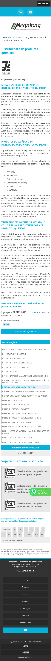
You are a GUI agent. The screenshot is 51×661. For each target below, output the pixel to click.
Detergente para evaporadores (16, 367)
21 (26, 453)
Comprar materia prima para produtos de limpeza (24, 349)
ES (26, 529)
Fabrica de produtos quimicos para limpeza (21, 413)
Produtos (25, 601)
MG (20, 529)
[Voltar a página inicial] (26, 24)
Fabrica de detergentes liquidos (16, 405)
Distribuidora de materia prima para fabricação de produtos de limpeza (25, 381)
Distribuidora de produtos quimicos (19, 387)
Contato (25, 615)
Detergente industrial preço (15, 358)
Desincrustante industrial (14, 354)
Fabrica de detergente (12, 400)
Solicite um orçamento (25, 331)
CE (20, 534)
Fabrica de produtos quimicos (15, 409)
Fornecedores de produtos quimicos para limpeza (24, 442)
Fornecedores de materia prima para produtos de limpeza (25, 432)
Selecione (6, 529)
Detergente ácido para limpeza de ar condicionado (25, 376)
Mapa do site (25, 622)
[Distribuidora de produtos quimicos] (6, 66)
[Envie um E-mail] (30, 12)
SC (43, 529)
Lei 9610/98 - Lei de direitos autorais (25, 555)
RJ (14, 529)
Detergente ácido (10, 371)
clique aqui (35, 312)
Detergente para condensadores (17, 363)
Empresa (25, 587)
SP (31, 529)
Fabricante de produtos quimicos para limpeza (23, 427)
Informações (9, 342)
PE (9, 534)
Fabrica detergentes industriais (16, 422)
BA (15, 534)
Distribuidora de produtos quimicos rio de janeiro (24, 396)
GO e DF (28, 534)
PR (37, 529)
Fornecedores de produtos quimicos (18, 438)
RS (3, 534)
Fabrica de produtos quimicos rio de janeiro (21, 418)
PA (42, 534)
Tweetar (6, 324)
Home (25, 580)
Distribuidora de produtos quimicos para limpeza (24, 391)
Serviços (25, 594)
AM (36, 534)
